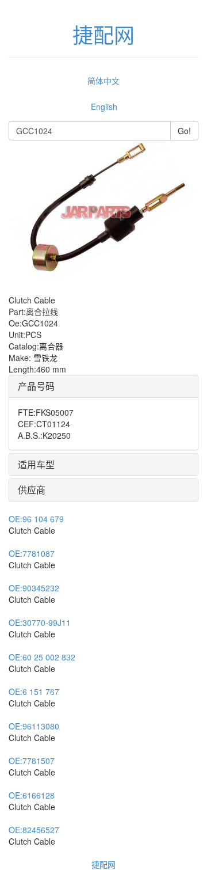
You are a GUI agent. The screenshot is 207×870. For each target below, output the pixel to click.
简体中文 (103, 80)
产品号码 (36, 386)
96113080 (34, 726)
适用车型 (36, 464)
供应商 (31, 489)
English (104, 106)
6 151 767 (34, 691)
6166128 (32, 795)
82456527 (34, 829)
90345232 (34, 588)
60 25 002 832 (42, 657)
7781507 (32, 760)
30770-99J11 (40, 622)
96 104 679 (36, 519)
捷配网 (103, 864)
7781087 (32, 553)
